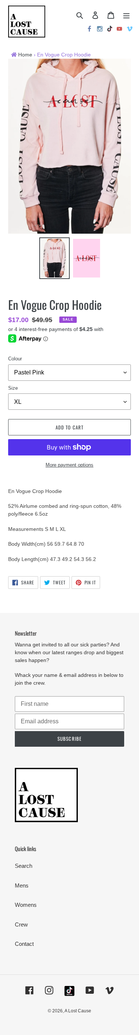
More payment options (69, 465)
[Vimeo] (130, 30)
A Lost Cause (77, 1010)
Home (25, 55)
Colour (15, 358)
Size (13, 388)
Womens (26, 905)
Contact (24, 944)
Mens (22, 885)
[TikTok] (110, 29)
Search (23, 866)
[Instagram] (100, 30)
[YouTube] (119, 30)
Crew (21, 924)
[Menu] (126, 15)
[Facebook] (89, 30)
